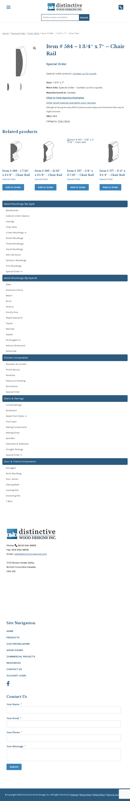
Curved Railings (14, 405)
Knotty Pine (12, 312)
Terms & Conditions (115, 795)
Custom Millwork (18, 643)
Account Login (16, 675)
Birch (8, 301)
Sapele (9, 334)
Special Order (18, 33)
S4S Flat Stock (13, 254)
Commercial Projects (20, 656)
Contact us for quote (84, 73)
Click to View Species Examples (65, 97)
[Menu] (8, 7)
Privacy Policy (86, 795)
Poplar (9, 323)
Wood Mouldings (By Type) (19, 203)
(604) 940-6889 (26, 545)
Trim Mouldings (14, 266)
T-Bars (9, 501)
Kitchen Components (16, 357)
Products (13, 637)
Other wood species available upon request (71, 102)
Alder (8, 284)
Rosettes (10, 375)
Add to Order (13, 187)
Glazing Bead (12, 484)
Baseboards (12, 210)
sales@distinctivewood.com (30, 553)
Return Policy (99, 795)
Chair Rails (33, 33)
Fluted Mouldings (15, 243)
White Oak (11, 351)
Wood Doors (14, 650)
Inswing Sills (12, 490)
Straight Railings (14, 449)
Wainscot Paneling (15, 380)
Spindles (10, 438)
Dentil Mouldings (14, 238)
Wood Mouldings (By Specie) (20, 277)
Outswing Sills (13, 495)
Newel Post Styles (15, 416)
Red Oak (10, 329)
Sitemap (74, 795)
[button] (34, 48)
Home (5, 33)
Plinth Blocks (13, 369)
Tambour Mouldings (16, 260)
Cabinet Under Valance (17, 216)
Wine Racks (12, 386)
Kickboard (11, 410)
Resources (13, 662)
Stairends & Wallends (17, 443)
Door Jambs (12, 479)
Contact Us (14, 669)
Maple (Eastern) (14, 317)
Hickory (10, 306)
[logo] (65, 6)
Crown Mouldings (15, 232)
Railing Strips (13, 432)
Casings (10, 221)
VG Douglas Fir (13, 340)
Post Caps (11, 421)
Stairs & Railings (14, 398)
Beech (9, 295)
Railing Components (16, 427)
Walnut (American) (15, 345)
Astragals (11, 468)
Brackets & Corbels (16, 364)
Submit (14, 766)
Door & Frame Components (20, 461)
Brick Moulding (13, 473)
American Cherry (14, 290)
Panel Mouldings (14, 249)
